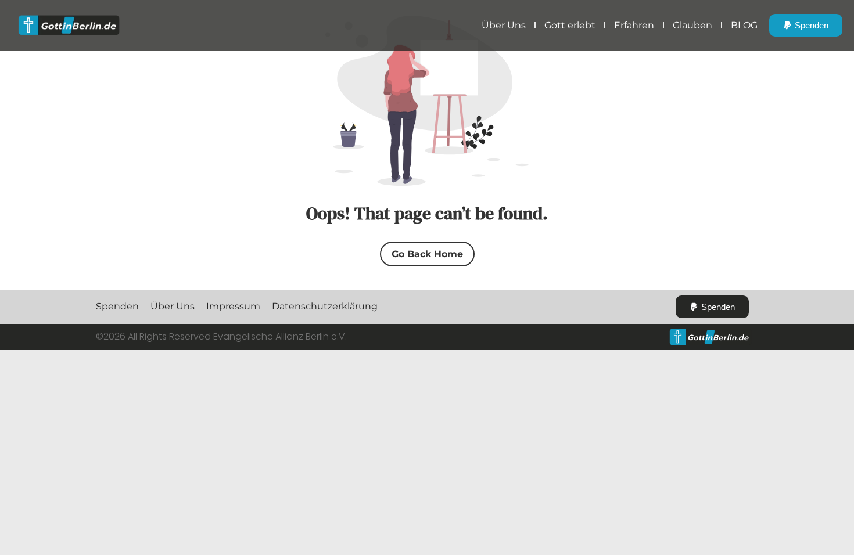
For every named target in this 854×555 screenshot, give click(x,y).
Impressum (233, 306)
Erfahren (634, 25)
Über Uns (504, 25)
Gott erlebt (569, 25)
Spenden (117, 306)
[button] (805, 25)
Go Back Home (427, 254)
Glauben (692, 25)
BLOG (744, 25)
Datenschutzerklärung (325, 306)
